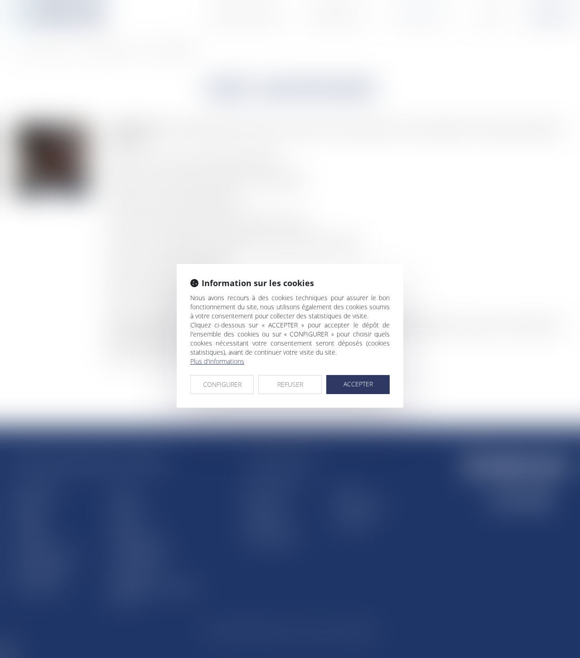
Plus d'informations (217, 361)
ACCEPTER (358, 384)
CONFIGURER (222, 384)
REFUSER (290, 384)
